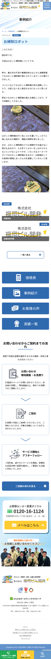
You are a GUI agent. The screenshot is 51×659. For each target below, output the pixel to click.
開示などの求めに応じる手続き (25, 629)
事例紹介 (12, 31)
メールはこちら (28, 525)
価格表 (31, 277)
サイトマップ (25, 638)
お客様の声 (30, 308)
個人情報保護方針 (25, 635)
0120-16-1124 (28, 511)
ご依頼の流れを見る (25, 486)
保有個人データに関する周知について (25, 632)
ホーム (4, 31)
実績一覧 (31, 323)
